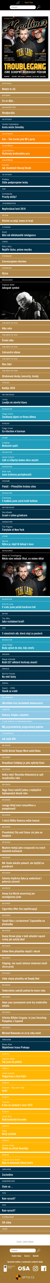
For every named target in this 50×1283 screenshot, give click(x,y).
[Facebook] (43, 1268)
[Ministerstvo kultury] (9, 1268)
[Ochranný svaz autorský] (24, 1268)
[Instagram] (35, 1268)
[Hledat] (38, 7)
